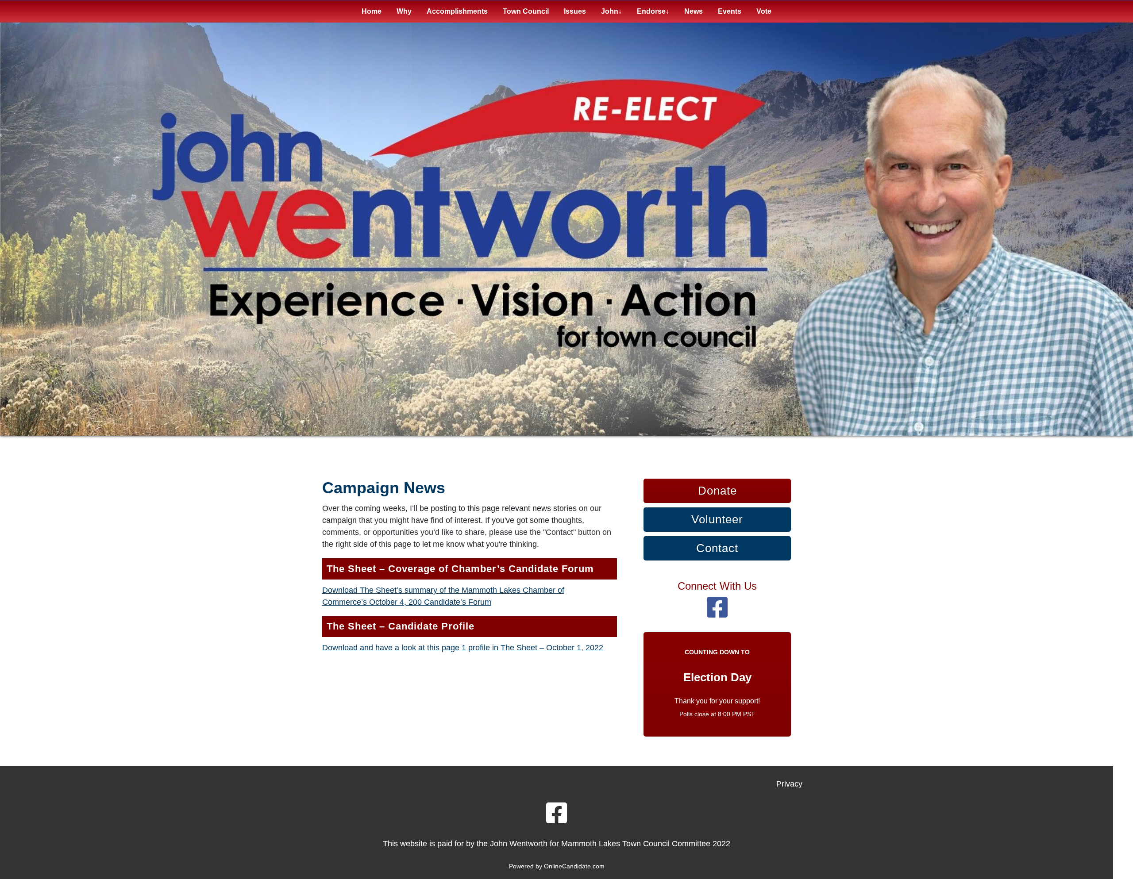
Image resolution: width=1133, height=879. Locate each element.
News (693, 11)
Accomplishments (457, 11)
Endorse (651, 11)
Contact (717, 548)
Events (729, 11)
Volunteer (717, 519)
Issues (575, 11)
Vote (763, 11)
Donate (717, 490)
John (609, 11)
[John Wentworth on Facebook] (717, 613)
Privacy (789, 783)
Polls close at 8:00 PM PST (717, 714)
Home (372, 11)
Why (404, 11)
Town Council (526, 11)
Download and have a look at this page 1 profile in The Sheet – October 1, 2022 (462, 647)
